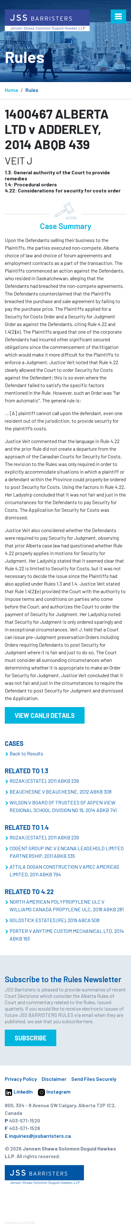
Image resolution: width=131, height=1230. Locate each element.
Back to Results (26, 753)
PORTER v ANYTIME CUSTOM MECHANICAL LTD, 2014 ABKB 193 (67, 935)
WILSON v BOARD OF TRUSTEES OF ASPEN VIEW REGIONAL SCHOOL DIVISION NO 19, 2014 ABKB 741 (63, 806)
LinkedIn (23, 1091)
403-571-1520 (24, 1120)
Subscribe (30, 1038)
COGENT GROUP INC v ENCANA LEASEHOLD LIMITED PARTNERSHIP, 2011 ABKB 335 (67, 852)
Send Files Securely (93, 1079)
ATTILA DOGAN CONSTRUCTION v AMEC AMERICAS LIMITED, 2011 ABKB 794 (64, 870)
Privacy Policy (21, 1079)
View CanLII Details (45, 715)
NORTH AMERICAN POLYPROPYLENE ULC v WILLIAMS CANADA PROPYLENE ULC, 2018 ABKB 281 (67, 905)
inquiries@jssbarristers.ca (40, 1136)
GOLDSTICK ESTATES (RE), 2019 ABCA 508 (55, 920)
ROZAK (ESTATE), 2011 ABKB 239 (44, 781)
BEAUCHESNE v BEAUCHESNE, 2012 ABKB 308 (61, 792)
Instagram (58, 1091)
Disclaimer (54, 1079)
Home (11, 90)
